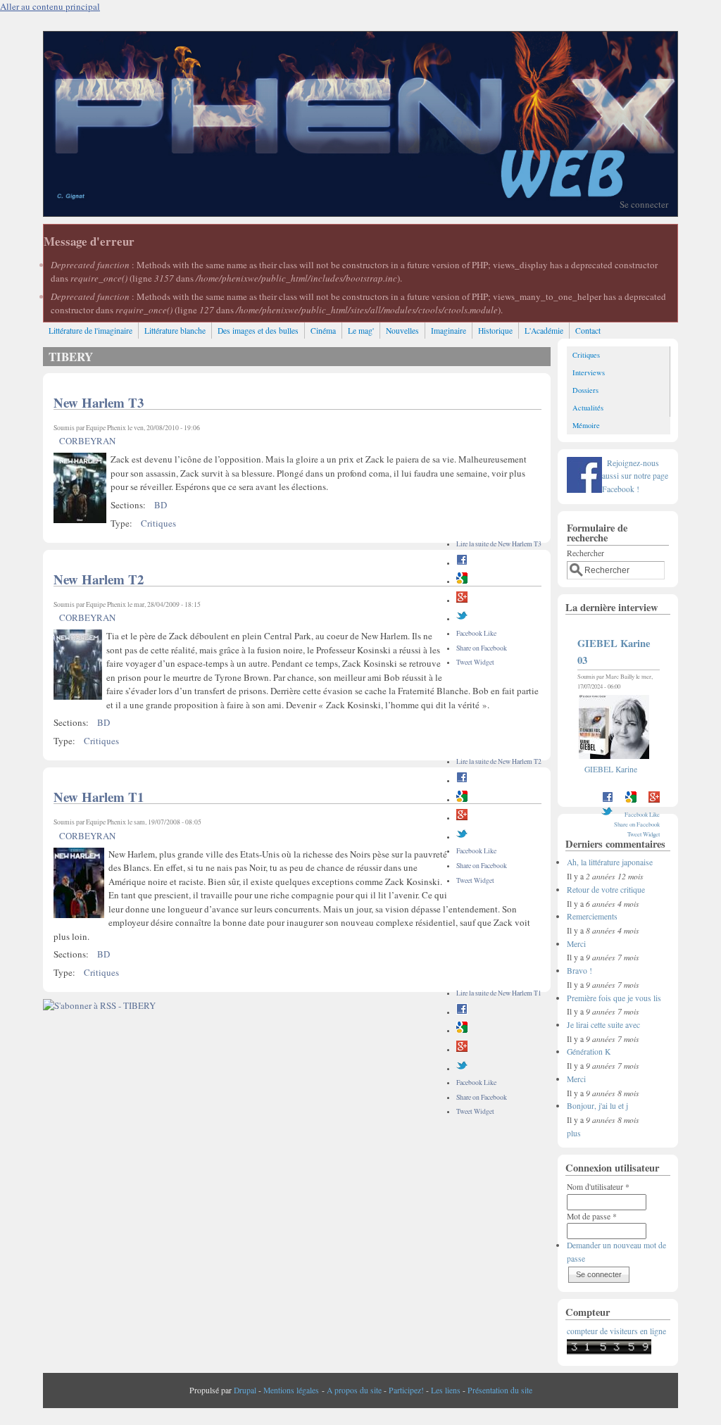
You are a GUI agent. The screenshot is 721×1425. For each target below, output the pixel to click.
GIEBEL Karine (610, 769)
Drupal (245, 1390)
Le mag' (361, 330)
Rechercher (585, 553)
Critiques (158, 523)
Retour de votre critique (606, 889)
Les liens (445, 1390)
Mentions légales (291, 1390)
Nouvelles (402, 330)
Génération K (588, 1051)
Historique (495, 330)
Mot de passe (592, 1216)
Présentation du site (500, 1390)
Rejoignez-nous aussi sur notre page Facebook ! (635, 476)
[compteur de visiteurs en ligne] (609, 1351)
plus (574, 1133)
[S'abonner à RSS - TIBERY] (99, 1005)
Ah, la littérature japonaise (610, 862)
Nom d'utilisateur (598, 1186)
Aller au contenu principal (50, 6)
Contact (588, 330)
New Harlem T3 (99, 402)
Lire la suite (498, 543)
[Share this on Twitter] (462, 618)
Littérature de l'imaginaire (90, 330)
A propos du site (354, 1390)
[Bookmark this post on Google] (462, 581)
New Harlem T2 (99, 579)
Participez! (406, 1390)
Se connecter (644, 204)
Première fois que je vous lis (614, 998)
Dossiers (585, 390)
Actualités (587, 408)
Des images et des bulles (258, 330)
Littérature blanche (175, 330)
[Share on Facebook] (462, 562)
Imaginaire (448, 330)
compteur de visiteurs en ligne (616, 1331)
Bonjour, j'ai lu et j (597, 1105)
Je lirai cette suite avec (603, 1024)
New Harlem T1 (99, 796)
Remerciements (592, 916)
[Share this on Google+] (462, 600)
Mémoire (586, 425)
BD (160, 504)
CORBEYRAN (87, 440)
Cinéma (323, 330)
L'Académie (544, 330)
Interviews (588, 372)
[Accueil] (360, 212)
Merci (576, 944)
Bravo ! (579, 970)
